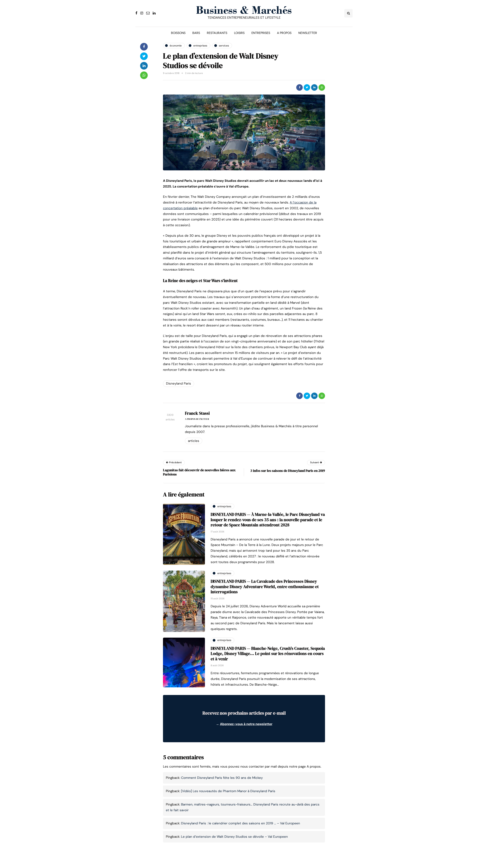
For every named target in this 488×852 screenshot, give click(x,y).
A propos (284, 33)
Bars (196, 33)
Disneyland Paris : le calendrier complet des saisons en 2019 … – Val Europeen (240, 823)
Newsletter (307, 33)
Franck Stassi (197, 413)
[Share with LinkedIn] (314, 87)
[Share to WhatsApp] (322, 87)
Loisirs (239, 33)
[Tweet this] (307, 87)
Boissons (178, 33)
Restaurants (217, 33)
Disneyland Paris (178, 383)
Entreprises (260, 33)
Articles (193, 441)
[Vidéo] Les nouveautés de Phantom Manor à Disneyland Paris (228, 791)
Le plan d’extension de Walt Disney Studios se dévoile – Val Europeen (234, 836)
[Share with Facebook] (299, 87)
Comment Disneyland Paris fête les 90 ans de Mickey (222, 778)
